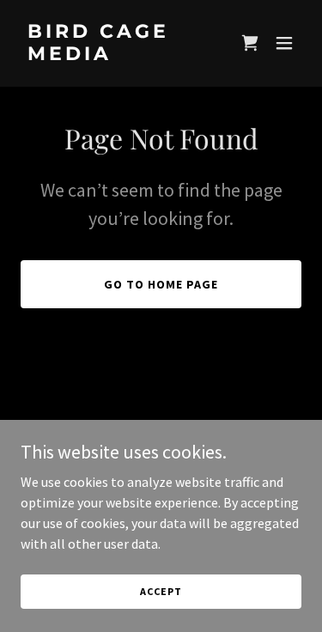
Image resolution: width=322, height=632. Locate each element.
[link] (118, 55)
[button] (284, 43)
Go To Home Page (161, 284)
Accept (160, 591)
